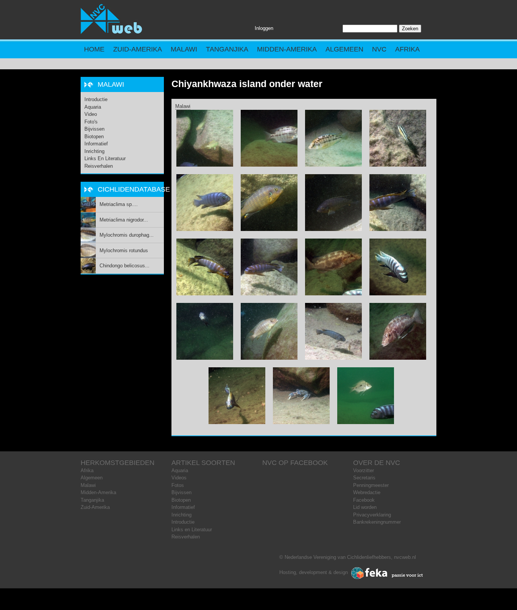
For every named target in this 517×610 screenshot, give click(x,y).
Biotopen (94, 136)
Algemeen (344, 49)
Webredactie (366, 492)
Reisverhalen (98, 166)
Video (90, 114)
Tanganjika (227, 49)
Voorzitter (363, 470)
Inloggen (264, 28)
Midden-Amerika (287, 49)
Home (94, 49)
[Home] (112, 32)
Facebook (364, 500)
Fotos (177, 485)
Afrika (407, 49)
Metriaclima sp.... (119, 204)
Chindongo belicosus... (124, 265)
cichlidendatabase (134, 189)
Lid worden (365, 507)
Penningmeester (371, 485)
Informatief (96, 144)
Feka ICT (387, 573)
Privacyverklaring (372, 515)
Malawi (184, 49)
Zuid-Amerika (137, 49)
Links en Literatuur (105, 158)
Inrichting (94, 151)
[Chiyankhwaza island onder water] (204, 165)
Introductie (95, 99)
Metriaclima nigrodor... (124, 220)
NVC (379, 49)
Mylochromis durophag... (127, 235)
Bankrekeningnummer (377, 522)
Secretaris (364, 478)
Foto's (91, 122)
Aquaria (92, 107)
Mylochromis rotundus (124, 250)
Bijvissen (94, 129)
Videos (179, 478)
